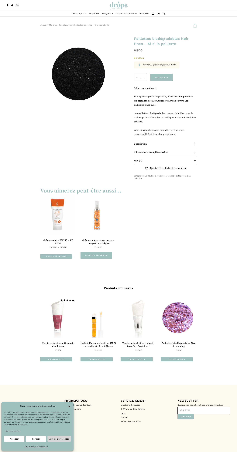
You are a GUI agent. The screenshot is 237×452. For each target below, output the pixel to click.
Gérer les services (12, 431)
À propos (144, 14)
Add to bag (161, 77)
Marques (106, 14)
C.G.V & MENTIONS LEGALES (36, 446)
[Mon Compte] (153, 13)
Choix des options (56, 256)
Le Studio (94, 14)
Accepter (14, 439)
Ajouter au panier (96, 255)
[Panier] (158, 13)
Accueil (43, 25)
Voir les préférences (59, 439)
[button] (69, 406)
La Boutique (78, 14)
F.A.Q (123, 413)
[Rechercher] (164, 13)
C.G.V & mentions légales (133, 409)
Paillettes (179, 176)
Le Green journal (125, 14)
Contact (124, 417)
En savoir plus (56, 359)
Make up (53, 25)
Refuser (36, 439)
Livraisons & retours (131, 405)
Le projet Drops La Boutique (78, 405)
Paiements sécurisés (131, 422)
